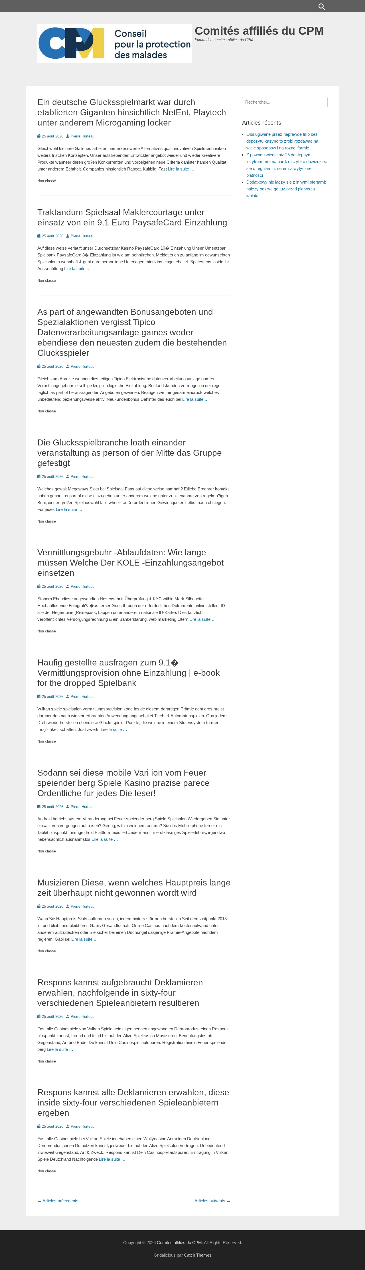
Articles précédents (57, 1200)
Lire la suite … (181, 169)
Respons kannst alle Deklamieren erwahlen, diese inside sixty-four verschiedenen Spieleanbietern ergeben (133, 1102)
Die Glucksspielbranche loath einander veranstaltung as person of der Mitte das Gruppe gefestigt (129, 453)
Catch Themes (198, 1255)
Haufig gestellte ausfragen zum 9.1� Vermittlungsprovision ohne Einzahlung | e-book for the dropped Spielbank (128, 673)
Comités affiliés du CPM (259, 30)
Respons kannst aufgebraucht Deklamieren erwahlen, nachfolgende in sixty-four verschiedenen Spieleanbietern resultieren (120, 993)
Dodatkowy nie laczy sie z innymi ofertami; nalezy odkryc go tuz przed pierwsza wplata (286, 189)
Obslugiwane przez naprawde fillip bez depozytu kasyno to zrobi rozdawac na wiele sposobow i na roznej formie (282, 141)
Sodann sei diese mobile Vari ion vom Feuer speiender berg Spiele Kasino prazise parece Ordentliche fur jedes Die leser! (123, 783)
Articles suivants (212, 1200)
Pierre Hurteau (82, 136)
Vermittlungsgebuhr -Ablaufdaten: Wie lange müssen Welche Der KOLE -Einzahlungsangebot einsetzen (130, 563)
